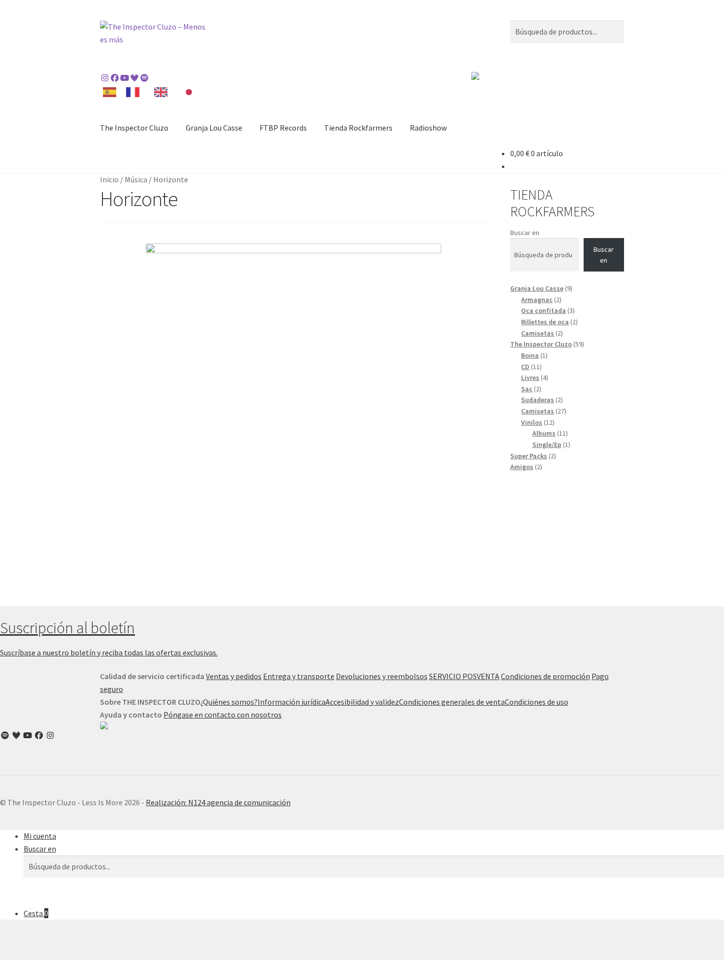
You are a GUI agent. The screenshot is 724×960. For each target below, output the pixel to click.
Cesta (36, 913)
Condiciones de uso (536, 702)
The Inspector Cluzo (134, 128)
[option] (135, 92)
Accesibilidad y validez (362, 702)
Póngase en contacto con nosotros (223, 715)
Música (136, 179)
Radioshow (428, 128)
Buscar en (524, 232)
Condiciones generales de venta (452, 702)
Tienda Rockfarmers (358, 128)
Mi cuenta (40, 836)
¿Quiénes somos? (229, 702)
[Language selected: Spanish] (152, 91)
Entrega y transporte (298, 676)
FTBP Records (283, 128)
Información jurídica (292, 702)
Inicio (109, 179)
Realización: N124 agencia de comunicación (218, 802)
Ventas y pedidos (234, 676)
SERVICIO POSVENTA (464, 676)
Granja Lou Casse (214, 128)
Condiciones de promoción (545, 676)
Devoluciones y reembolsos (382, 676)
